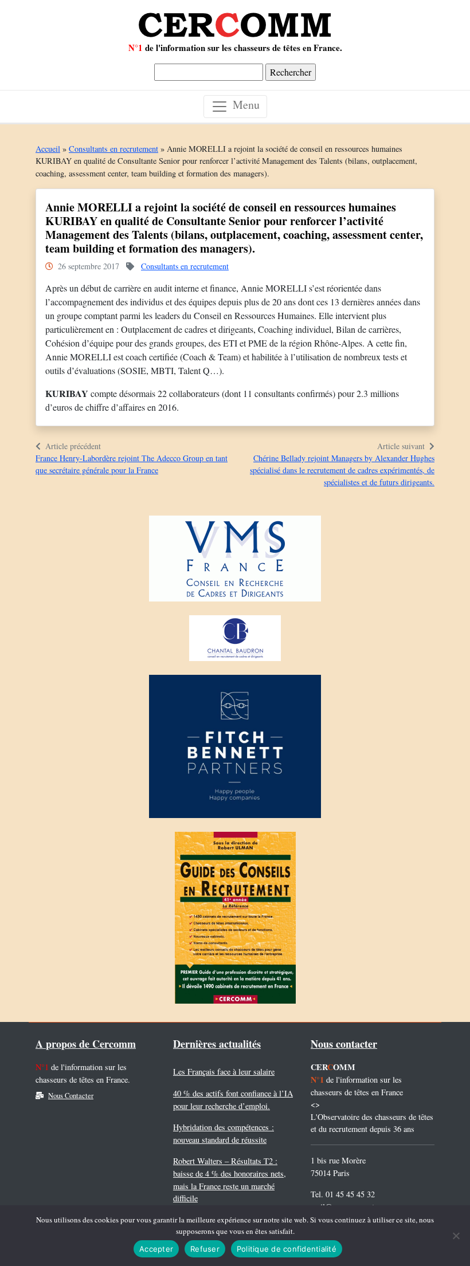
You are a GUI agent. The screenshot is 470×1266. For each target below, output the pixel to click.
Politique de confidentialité (286, 1248)
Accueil (48, 148)
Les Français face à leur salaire (224, 1071)
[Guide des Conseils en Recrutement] (235, 921)
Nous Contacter (70, 1095)
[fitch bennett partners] (235, 750)
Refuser (205, 1248)
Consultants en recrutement (113, 148)
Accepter (156, 1248)
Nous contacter (344, 1043)
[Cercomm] (235, 21)
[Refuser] (455, 1235)
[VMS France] (235, 562)
